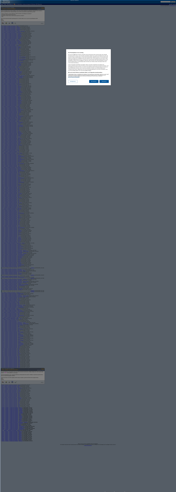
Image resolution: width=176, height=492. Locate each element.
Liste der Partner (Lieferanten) (73, 77)
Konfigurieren (73, 81)
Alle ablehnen (93, 81)
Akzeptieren (104, 81)
